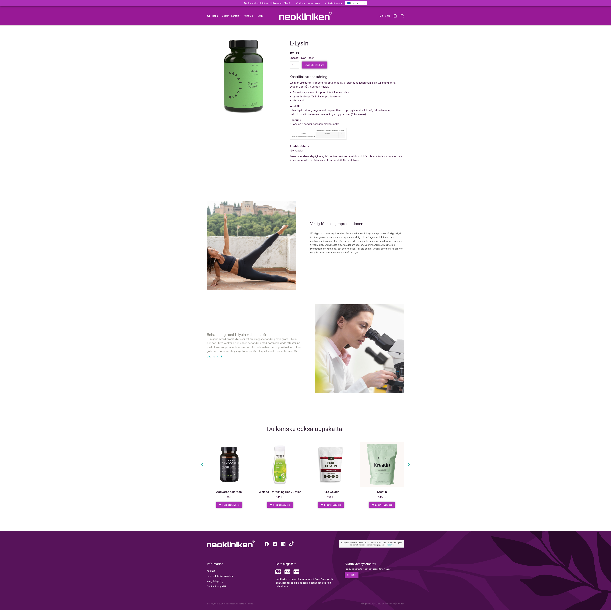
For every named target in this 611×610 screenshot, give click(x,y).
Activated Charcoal (229, 491)
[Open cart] (395, 16)
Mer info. (390, 545)
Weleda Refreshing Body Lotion (280, 491)
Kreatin (382, 491)
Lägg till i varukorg (314, 65)
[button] (202, 464)
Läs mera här (215, 356)
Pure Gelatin (331, 491)
